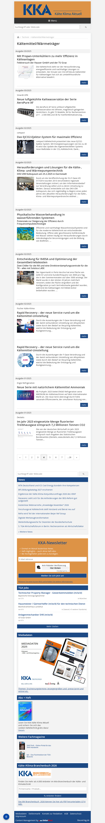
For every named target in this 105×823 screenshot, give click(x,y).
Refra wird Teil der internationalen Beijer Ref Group (42, 513)
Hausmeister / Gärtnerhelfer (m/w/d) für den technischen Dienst (51, 603)
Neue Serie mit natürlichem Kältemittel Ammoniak (51, 387)
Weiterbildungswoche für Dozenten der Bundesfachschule (45, 522)
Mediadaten (21, 813)
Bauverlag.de (83, 820)
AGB (66, 813)
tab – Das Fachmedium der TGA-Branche (39, 756)
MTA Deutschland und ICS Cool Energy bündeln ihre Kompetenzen (48, 485)
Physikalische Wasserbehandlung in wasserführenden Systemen (41, 216)
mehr (84, 82)
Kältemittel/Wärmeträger (42, 37)
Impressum (21, 816)
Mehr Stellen (52, 626)
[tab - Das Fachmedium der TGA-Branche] (23, 755)
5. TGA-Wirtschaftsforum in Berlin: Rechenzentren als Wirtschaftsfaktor (51, 526)
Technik (25, 37)
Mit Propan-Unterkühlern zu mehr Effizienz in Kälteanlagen (47, 57)
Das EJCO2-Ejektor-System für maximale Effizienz (49, 137)
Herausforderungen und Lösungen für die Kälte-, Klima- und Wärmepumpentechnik (49, 168)
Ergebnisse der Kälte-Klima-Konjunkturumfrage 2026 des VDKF (47, 494)
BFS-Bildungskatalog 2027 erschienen (35, 489)
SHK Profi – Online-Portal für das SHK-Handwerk (39, 746)
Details (21, 730)
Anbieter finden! (53, 795)
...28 (69, 457)
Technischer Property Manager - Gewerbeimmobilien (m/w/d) (50, 592)
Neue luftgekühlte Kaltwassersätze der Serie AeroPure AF (47, 100)
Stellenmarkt (34, 813)
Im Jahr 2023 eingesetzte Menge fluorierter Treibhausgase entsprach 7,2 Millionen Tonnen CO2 (51, 423)
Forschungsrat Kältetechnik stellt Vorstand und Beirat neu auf (46, 509)
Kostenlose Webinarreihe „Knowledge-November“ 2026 (43, 505)
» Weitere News (25, 531)
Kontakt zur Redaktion (52, 813)
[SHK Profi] (23, 746)
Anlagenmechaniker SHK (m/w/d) (35, 614)
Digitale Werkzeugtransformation (33, 517)
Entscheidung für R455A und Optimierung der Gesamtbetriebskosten (47, 260)
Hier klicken (55, 568)
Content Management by (27, 820)
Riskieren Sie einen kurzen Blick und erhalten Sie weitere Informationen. (45, 582)
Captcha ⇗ (63, 571)
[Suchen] (86, 27)
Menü (54, 20)
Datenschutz (75, 813)
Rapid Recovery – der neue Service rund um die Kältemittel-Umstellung (48, 314)
